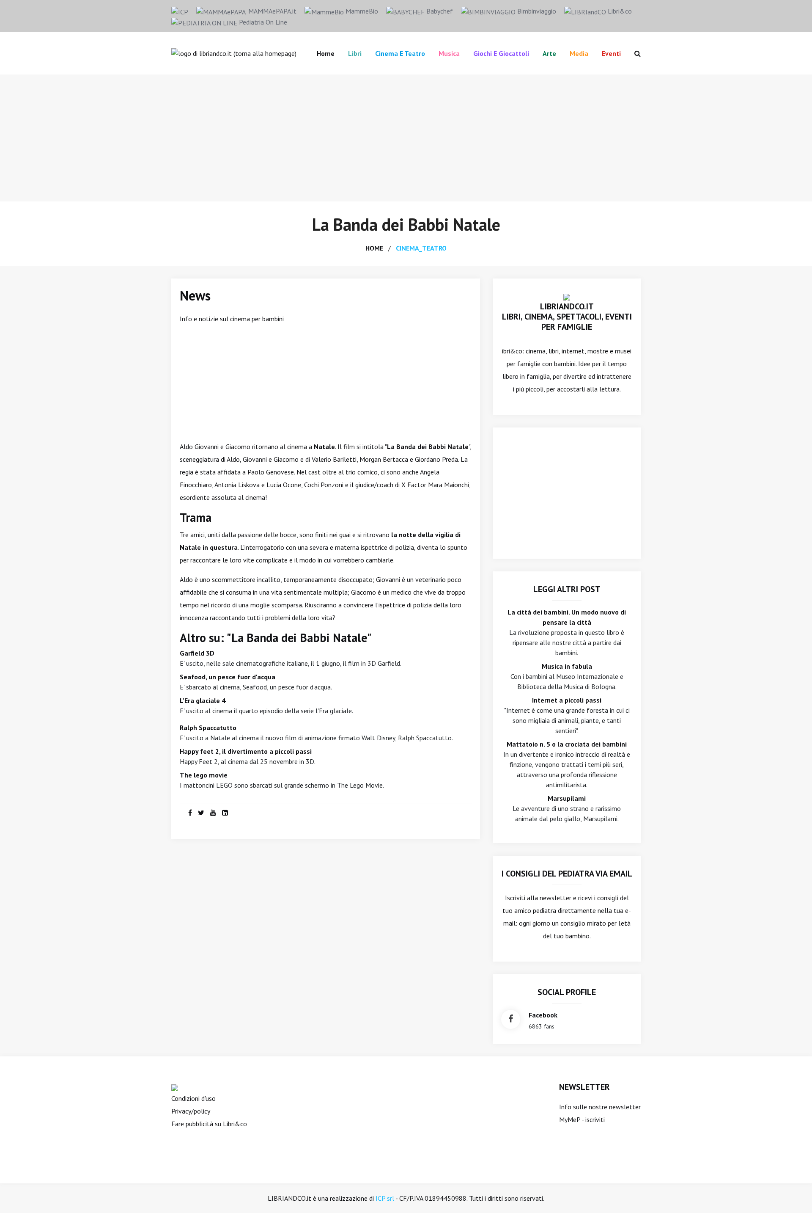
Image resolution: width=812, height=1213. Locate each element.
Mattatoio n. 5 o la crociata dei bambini (567, 744)
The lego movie (204, 775)
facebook (543, 1015)
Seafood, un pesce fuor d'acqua (227, 677)
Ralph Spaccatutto (208, 727)
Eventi (611, 53)
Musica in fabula (567, 666)
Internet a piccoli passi (566, 700)
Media (579, 53)
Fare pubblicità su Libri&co (209, 1123)
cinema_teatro (421, 248)
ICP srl (385, 1198)
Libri (355, 53)
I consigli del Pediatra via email (567, 873)
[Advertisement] (406, 138)
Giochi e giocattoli (501, 53)
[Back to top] (792, 1193)
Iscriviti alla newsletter (538, 897)
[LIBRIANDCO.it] (566, 296)
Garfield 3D (197, 653)
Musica (449, 53)
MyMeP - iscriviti (582, 1119)
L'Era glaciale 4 (202, 700)
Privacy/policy (190, 1111)
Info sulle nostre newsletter (600, 1107)
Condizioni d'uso (193, 1098)
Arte (549, 53)
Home (326, 53)
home (374, 248)
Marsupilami (567, 798)
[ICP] (179, 11)
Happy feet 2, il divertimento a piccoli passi (246, 751)
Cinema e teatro (400, 53)
